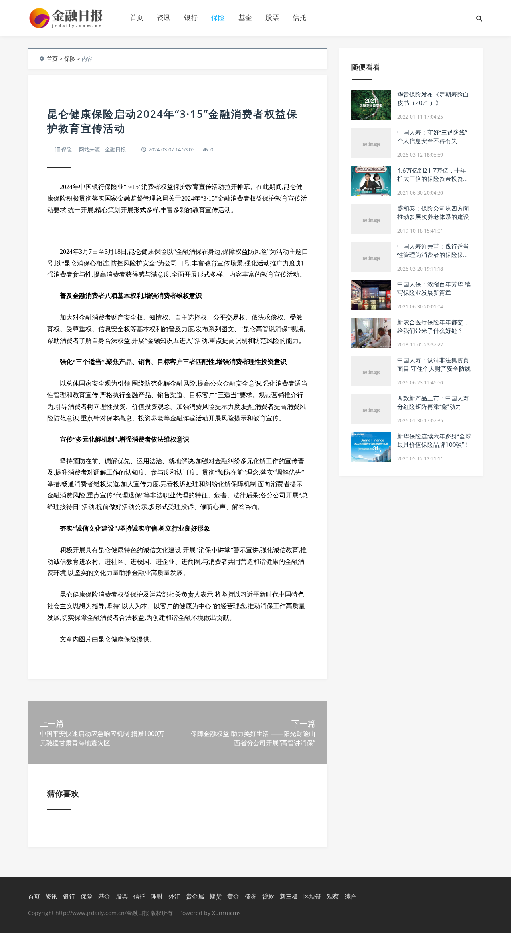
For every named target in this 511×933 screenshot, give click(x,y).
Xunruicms (226, 913)
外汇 (174, 896)
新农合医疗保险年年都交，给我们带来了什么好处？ (433, 326)
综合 (351, 896)
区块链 (312, 896)
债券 (251, 896)
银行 (191, 17)
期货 (216, 896)
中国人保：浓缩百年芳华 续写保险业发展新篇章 (434, 288)
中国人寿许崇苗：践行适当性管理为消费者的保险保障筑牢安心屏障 (433, 254)
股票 (272, 17)
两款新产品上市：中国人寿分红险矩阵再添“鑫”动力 (433, 402)
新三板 (289, 896)
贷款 (268, 896)
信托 (299, 17)
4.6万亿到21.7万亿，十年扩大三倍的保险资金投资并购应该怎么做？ (433, 178)
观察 (333, 896)
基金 (245, 17)
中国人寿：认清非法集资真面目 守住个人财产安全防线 (434, 364)
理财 (157, 896)
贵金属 (195, 896)
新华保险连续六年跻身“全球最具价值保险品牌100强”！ (434, 440)
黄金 (233, 896)
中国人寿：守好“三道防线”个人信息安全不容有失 (432, 136)
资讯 (163, 17)
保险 (218, 17)
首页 (136, 17)
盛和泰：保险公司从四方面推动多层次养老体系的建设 (433, 212)
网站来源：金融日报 (102, 149)
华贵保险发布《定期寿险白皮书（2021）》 (433, 98)
